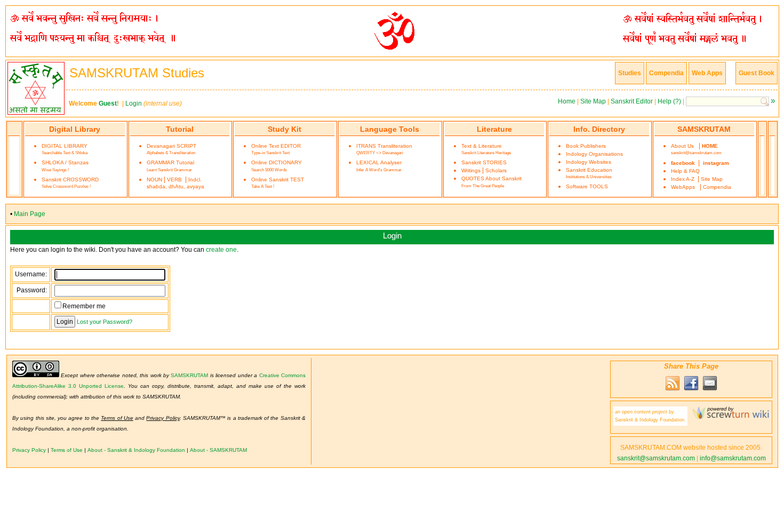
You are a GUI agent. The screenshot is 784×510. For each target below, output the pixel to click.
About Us (682, 146)
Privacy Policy (29, 450)
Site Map (593, 101)
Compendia (666, 73)
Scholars (496, 170)
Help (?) (669, 101)
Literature (494, 129)
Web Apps (707, 73)
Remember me (84, 306)
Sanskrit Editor (632, 101)
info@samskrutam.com (733, 458)
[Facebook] (691, 389)
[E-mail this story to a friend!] (709, 389)
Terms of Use (67, 450)
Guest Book (756, 73)
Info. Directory (599, 129)
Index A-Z (682, 179)
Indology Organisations (594, 154)
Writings (471, 170)
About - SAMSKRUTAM (218, 450)
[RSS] (672, 389)
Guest (108, 103)
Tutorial (180, 129)
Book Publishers (586, 146)
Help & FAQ (685, 171)
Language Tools (389, 129)
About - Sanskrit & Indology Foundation (136, 450)
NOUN (154, 179)
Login (133, 103)
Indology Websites (588, 162)
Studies (629, 73)
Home (566, 101)
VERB (174, 179)
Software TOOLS (587, 186)
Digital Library (74, 129)
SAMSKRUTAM (704, 129)
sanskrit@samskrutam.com (696, 152)
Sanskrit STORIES (484, 162)
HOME (710, 146)
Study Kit (284, 129)
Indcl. (195, 179)
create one (221, 249)
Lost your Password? (104, 321)
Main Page (29, 214)
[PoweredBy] (728, 417)
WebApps (683, 187)
